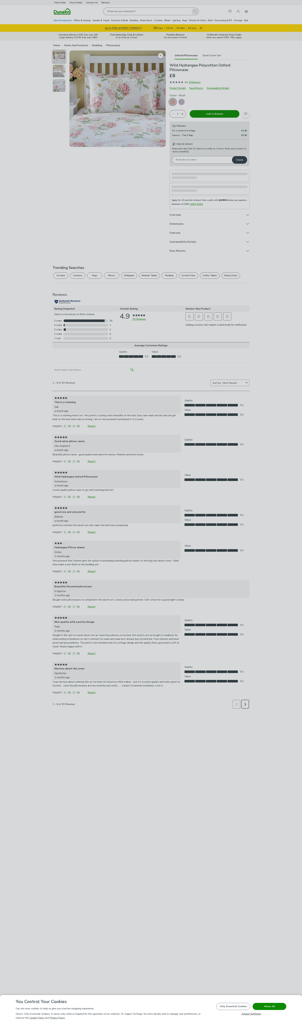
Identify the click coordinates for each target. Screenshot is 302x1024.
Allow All (269, 1006)
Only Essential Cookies (233, 1006)
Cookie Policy (37, 1018)
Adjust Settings (251, 1013)
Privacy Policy (57, 1018)
